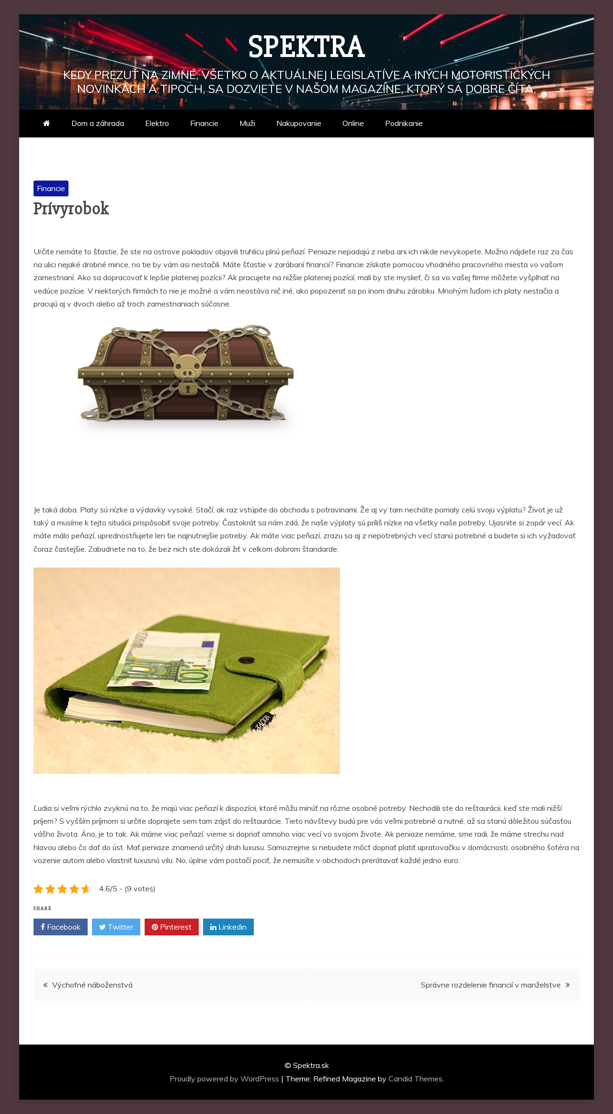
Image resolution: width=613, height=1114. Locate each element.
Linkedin (231, 927)
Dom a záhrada (97, 123)
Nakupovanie (298, 123)
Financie (204, 123)
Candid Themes (415, 1078)
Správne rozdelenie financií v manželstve (491, 984)
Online (353, 123)
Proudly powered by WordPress (225, 1078)
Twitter (119, 927)
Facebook (62, 927)
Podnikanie (404, 123)
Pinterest (175, 927)
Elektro (157, 123)
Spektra (307, 47)
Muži (247, 123)
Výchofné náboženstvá (92, 984)
